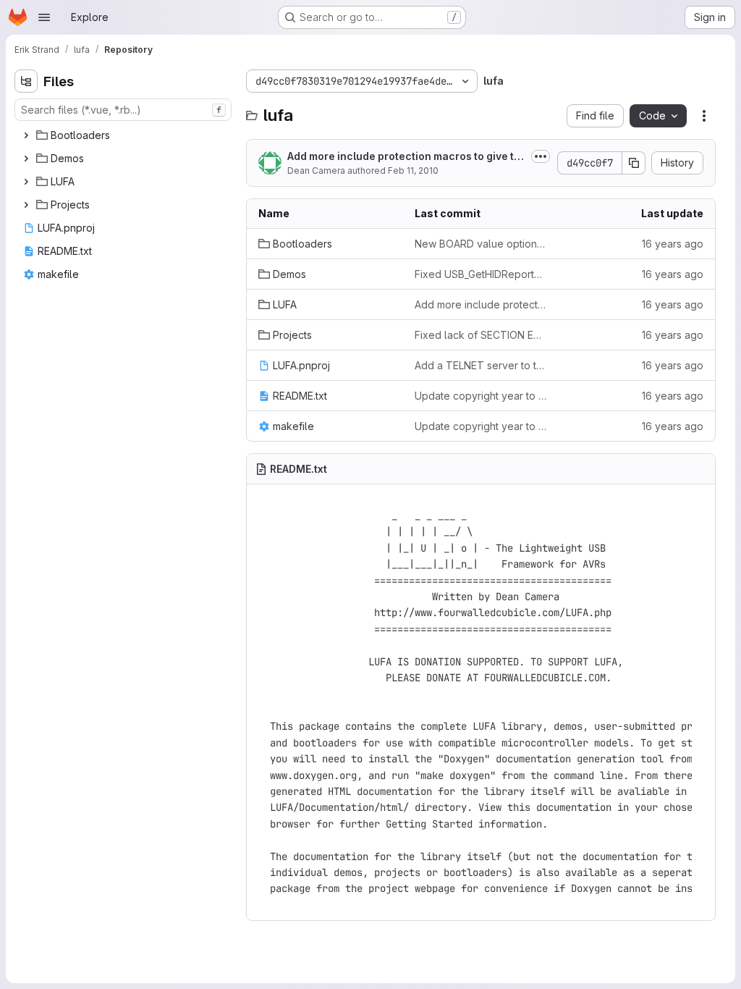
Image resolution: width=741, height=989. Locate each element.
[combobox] (123, 109)
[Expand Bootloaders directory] (26, 135)
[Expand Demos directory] (26, 158)
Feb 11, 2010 (413, 170)
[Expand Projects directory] (26, 205)
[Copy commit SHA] (633, 162)
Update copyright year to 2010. (481, 396)
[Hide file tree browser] (26, 81)
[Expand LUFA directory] (26, 181)
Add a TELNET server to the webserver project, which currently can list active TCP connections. (481, 365)
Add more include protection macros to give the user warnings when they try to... (403, 157)
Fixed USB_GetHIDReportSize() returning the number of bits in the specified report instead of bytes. (481, 274)
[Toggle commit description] (540, 156)
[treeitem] (124, 135)
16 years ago (672, 243)
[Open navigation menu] (44, 17)
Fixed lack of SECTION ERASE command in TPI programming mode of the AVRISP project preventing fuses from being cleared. (481, 335)
